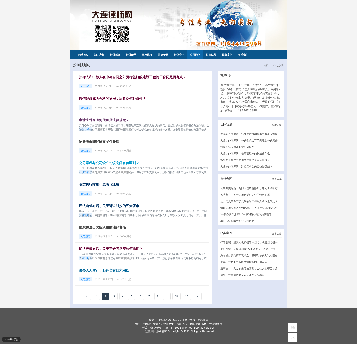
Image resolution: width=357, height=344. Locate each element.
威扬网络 (203, 320)
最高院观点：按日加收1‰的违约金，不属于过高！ (249, 248)
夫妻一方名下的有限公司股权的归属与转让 (245, 261)
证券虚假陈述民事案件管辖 (99, 141)
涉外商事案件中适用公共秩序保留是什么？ (245, 159)
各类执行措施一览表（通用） (101, 184)
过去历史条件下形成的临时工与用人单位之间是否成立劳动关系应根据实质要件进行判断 (271, 201)
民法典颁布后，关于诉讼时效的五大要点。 (111, 206)
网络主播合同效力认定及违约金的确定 (242, 274)
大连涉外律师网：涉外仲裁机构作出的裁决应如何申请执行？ (255, 133)
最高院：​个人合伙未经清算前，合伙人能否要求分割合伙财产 (255, 268)
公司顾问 (195, 54)
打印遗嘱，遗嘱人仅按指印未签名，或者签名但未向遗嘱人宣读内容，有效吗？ (265, 242)
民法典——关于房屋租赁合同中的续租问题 (245, 194)
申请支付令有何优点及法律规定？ (104, 120)
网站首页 (83, 54)
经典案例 (227, 54)
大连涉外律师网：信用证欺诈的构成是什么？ (246, 153)
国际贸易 (163, 54)
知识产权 (99, 54)
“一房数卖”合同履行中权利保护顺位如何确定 (246, 214)
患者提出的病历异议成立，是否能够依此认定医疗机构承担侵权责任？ (260, 255)
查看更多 (277, 124)
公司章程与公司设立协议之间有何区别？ (109, 163)
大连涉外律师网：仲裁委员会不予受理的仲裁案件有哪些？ (254, 140)
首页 (265, 65)
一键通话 (12, 339)
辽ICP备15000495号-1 (170, 320)
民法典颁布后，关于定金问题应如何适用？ (111, 249)
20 (186, 296)
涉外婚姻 (115, 54)
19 (176, 296)
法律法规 (211, 54)
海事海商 (147, 54)
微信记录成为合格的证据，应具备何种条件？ (112, 98)
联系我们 (243, 54)
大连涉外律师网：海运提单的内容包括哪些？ (246, 166)
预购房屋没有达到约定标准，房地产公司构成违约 (249, 207)
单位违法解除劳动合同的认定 (237, 220)
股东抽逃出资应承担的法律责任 (102, 227)
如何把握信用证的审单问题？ (237, 146)
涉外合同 (179, 54)
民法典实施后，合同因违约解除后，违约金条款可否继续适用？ (256, 188)
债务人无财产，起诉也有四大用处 (104, 270)
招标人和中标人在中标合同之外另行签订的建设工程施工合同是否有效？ (132, 77)
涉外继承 (131, 54)
